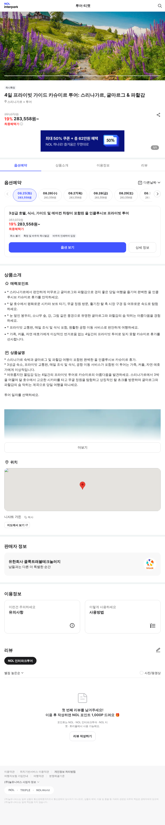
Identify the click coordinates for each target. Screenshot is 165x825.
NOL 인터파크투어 (20, 660)
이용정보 (103, 165)
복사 (30, 517)
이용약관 (9, 771)
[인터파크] (9, 5)
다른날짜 (150, 182)
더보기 (82, 447)
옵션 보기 (67, 247)
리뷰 (144, 165)
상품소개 (61, 165)
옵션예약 (20, 165)
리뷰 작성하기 (82, 736)
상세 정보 (142, 247)
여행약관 (39, 776)
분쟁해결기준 (57, 776)
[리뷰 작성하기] (158, 650)
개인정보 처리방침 (65, 771)
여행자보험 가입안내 (16, 776)
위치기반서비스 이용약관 (34, 771)
